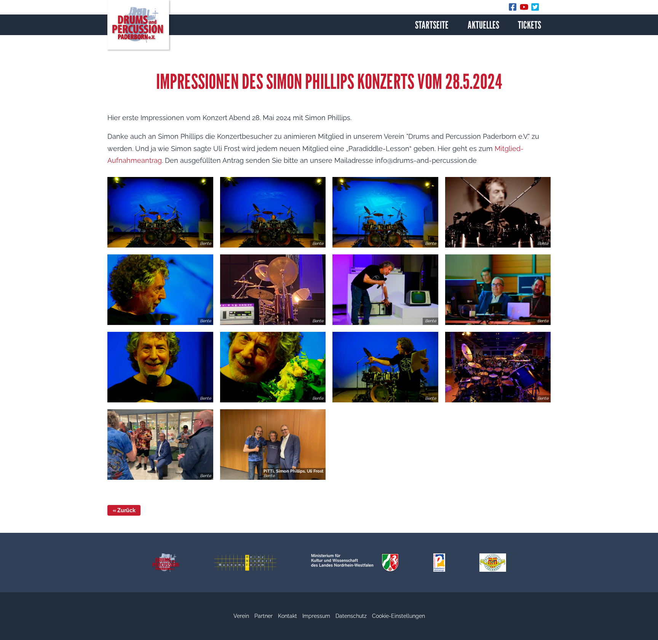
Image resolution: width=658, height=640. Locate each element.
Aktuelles (483, 25)
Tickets (529, 25)
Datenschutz (351, 616)
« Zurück (124, 510)
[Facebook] (514, 9)
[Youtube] (525, 9)
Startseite (432, 25)
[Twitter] (535, 9)
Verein (241, 616)
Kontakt (287, 616)
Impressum (316, 616)
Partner (263, 616)
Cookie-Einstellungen (398, 616)
